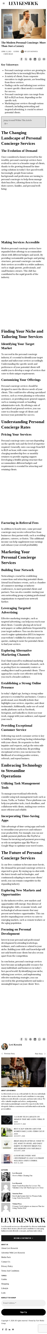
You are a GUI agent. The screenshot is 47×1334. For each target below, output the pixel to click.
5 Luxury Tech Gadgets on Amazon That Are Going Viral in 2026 (29, 1119)
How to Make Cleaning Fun (22, 1176)
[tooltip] (21, 59)
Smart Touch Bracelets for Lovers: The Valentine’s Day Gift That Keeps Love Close (28, 1187)
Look (3, 1293)
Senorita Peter (17, 1193)
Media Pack (6, 1257)
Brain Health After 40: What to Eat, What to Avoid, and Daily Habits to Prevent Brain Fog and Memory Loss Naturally (29, 1144)
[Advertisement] (23, 216)
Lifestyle (4, 1288)
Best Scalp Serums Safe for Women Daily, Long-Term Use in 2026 (29, 1131)
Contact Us (5, 1262)
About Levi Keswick (9, 1248)
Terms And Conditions (10, 1271)
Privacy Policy (7, 1266)
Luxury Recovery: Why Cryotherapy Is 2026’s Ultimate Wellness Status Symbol (29, 1158)
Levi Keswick (32, 51)
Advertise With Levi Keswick (13, 1253)
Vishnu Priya (17, 1204)
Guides (16, 51)
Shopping (5, 1284)
